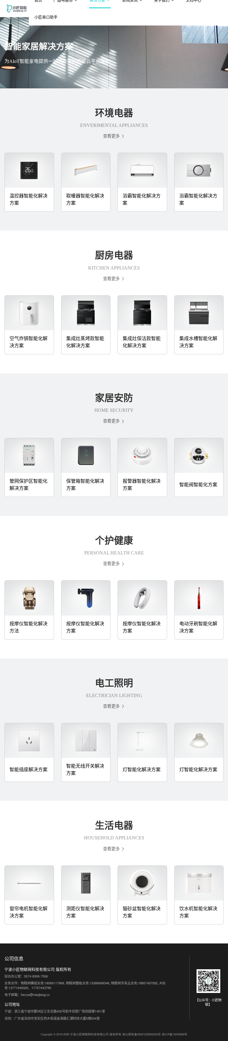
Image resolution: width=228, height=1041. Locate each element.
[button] (114, 135)
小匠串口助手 (46, 17)
